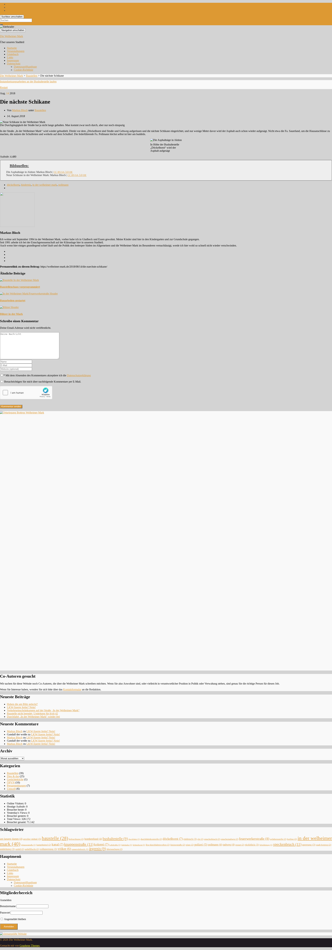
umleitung (7, 849)
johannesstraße (28, 845)
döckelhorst (13, 184)
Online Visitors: (16, 803)
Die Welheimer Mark (11, 36)
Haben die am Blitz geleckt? (22, 704)
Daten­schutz (13, 63)
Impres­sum (13, 60)
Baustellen (40, 110)
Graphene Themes (30, 945)
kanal (57, 844)
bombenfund (93, 839)
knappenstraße (78, 844)
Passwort (5, 912)
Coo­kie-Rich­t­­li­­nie (23, 69)
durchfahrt (134, 839)
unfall (19, 849)
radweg (229, 844)
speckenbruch (287, 844)
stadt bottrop (323, 844)
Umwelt (11, 788)
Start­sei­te (12, 48)
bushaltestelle (115, 839)
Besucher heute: (16, 809)
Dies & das (13, 776)
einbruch (190, 839)
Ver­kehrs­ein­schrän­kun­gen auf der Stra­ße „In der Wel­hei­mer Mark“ (43, 710)
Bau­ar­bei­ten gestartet (12, 300)
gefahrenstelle (278, 839)
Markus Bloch (20, 110)
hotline (292, 839)
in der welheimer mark (44, 184)
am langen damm (11, 839)
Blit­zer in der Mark (11, 314)
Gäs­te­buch (13, 54)
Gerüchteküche (15, 779)
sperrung (308, 844)
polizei (200, 844)
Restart (4, 87)
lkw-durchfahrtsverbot (158, 844)
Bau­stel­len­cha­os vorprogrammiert (20, 286)
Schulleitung (266, 845)
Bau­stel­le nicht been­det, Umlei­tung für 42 (32, 713)
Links (10, 57)
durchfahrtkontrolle (151, 839)
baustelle (55, 838)
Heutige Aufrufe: (16, 806)
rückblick (252, 844)
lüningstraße (177, 844)
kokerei (101, 844)
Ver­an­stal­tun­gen (15, 51)
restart (239, 844)
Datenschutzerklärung (79, 375)
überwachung (114, 849)
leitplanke (126, 845)
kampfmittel (43, 844)
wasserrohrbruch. (80, 849)
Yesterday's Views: (17, 812)
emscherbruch (212, 839)
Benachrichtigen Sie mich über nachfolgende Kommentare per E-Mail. (42, 381)
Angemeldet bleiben (14, 919)
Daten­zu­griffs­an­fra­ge (25, 66)
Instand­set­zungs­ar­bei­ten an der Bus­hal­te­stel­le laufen (28, 81)
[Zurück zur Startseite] (15, 26)
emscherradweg (229, 839)
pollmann (63, 184)
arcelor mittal (32, 839)
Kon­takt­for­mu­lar (72, 689)
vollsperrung (48, 849)
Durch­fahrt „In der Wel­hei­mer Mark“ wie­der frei (33, 716)
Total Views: (14, 819)
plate (190, 844)
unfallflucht (32, 849)
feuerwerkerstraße (254, 839)
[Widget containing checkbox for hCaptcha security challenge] (26, 392)
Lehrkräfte (115, 845)
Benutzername (8, 906)
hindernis (26, 184)
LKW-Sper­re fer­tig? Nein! (21, 707)
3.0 (63, 172)
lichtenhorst (139, 845)
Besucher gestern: (17, 815)
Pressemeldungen (16, 785)
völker (64, 849)
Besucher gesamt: (17, 822)
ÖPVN (11, 782)
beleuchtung (76, 839)
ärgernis (97, 849)
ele (200, 839)
